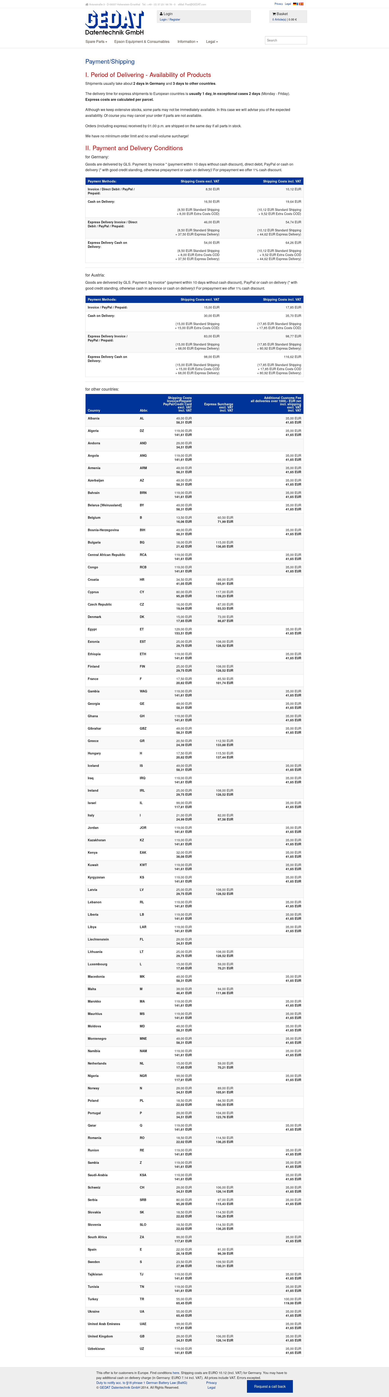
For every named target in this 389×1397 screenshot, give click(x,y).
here (176, 1372)
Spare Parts (95, 41)
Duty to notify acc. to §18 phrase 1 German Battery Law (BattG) (141, 1382)
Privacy (279, 3)
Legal (288, 3)
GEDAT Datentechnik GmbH (120, 1387)
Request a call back (270, 1386)
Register (175, 19)
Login (163, 19)
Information (187, 41)
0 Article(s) (279, 19)
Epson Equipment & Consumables (142, 41)
